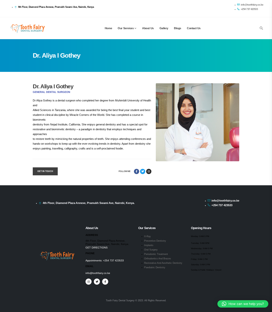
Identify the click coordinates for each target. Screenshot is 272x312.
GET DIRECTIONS (96, 247)
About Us (148, 28)
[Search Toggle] (261, 28)
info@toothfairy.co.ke (97, 273)
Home (108, 28)
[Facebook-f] (136, 171)
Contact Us (194, 28)
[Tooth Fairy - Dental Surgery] (27, 28)
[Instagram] (148, 171)
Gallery (163, 28)
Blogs (177, 28)
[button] (242, 304)
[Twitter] (97, 282)
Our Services (126, 28)
